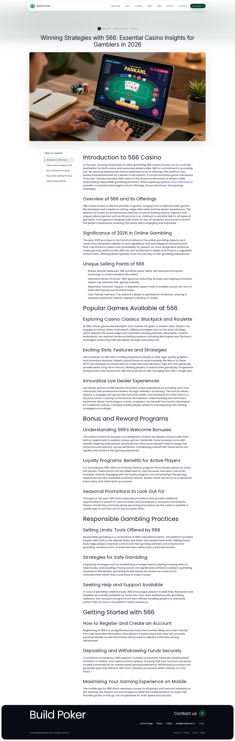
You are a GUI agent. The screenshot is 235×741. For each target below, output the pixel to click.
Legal (202, 732)
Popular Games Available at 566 (59, 165)
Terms (195, 732)
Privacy (187, 732)
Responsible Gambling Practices (59, 176)
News (160, 723)
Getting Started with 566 (56, 181)
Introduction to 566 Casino (57, 160)
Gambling (134, 29)
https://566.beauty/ (182, 182)
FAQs (169, 723)
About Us (177, 732)
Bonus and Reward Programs (58, 170)
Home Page (146, 723)
